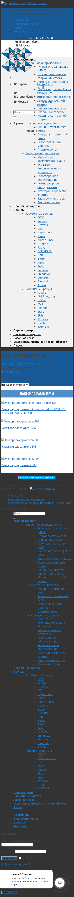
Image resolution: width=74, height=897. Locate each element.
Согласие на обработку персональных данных (39, 503)
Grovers (43, 225)
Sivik (40, 315)
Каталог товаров (24, 59)
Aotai (41, 266)
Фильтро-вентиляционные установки (49, 168)
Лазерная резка (23, 337)
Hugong (43, 244)
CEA (40, 229)
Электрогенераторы (51, 198)
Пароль (7, 851)
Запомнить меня (33, 858)
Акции (17, 345)
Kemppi (42, 221)
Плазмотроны (47, 149)
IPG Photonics (47, 296)
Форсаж (43, 319)
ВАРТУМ (43, 327)
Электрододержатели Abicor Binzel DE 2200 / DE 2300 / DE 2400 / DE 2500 (33, 411)
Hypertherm (45, 232)
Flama (41, 236)
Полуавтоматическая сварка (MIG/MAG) (52, 76)
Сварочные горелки (51, 112)
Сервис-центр (23, 330)
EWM (41, 217)
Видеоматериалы (25, 23)
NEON (42, 300)
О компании (21, 20)
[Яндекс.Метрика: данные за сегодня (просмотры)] (42, 489)
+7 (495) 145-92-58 (42, 45)
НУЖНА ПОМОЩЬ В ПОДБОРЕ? (37, 477)
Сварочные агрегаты (52, 108)
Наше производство (27, 334)
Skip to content (37, 3)
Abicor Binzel (46, 240)
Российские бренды (38, 289)
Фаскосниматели (49, 202)
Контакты (20, 31)
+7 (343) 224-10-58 (50, 42)
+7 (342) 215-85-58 (41, 38)
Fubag (42, 247)
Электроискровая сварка (54, 97)
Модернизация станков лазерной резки (40, 341)
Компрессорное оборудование (48, 185)
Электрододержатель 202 (18, 428)
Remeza (43, 270)
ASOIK (41, 304)
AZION (42, 293)
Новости (19, 27)
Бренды (19, 209)
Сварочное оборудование (43, 63)
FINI (40, 255)
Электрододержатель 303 (18, 446)
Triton (42, 285)
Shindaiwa (44, 274)
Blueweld (43, 281)
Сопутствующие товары (42, 153)
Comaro (43, 278)
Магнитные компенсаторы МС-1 (51, 159)
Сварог (42, 308)
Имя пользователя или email (21, 841)
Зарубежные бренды (39, 213)
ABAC (41, 262)
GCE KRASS (45, 251)
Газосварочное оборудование (48, 178)
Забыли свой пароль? (15, 864)
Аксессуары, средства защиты (21, 364)
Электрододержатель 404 (18, 465)
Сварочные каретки (27, 206)
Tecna (41, 259)
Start (41, 311)
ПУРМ (42, 323)
